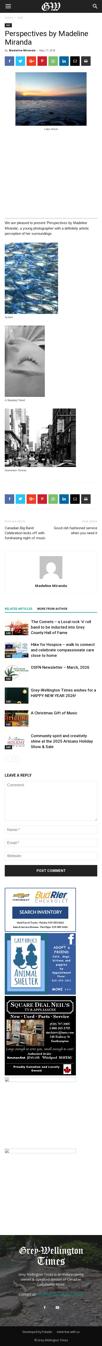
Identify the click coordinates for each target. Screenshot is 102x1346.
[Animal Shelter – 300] (40, 993)
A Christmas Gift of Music (54, 713)
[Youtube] (57, 1307)
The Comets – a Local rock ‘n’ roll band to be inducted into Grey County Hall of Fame (61, 627)
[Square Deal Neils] (40, 1074)
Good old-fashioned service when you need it (75, 530)
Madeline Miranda (22, 50)
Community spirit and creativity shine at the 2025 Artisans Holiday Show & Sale (62, 741)
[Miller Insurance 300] (40, 1080)
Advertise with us (68, 1332)
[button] (95, 6)
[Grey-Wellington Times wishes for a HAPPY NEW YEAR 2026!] (16, 695)
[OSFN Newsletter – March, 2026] (16, 673)
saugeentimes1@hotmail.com (60, 1294)
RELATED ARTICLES (18, 609)
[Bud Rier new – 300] (40, 930)
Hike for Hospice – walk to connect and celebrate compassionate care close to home (63, 650)
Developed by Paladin (37, 1332)
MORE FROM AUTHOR (52, 609)
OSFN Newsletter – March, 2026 (60, 667)
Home (9, 18)
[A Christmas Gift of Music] (16, 718)
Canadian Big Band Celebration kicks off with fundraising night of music (25, 533)
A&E (20, 18)
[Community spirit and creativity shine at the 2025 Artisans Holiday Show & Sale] (16, 741)
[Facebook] (44, 1307)
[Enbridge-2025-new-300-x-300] (40, 1152)
